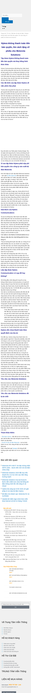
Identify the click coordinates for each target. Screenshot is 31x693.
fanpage (14, 448)
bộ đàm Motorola (11, 175)
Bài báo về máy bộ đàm (18, 33)
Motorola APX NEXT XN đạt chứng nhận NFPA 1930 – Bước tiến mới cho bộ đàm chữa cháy (16, 468)
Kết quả (7, 21)
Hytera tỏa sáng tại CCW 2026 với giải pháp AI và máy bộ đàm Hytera (15, 532)
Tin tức (9, 33)
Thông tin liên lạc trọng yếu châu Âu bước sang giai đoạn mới (15, 556)
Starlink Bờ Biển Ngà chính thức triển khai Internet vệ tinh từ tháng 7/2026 (15, 541)
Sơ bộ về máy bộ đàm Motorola (10, 442)
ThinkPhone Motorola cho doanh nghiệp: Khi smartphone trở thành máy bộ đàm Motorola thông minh (16, 550)
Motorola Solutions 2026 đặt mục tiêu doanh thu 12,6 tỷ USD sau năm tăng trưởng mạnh (15, 475)
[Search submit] (5, 18)
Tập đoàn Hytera (6, 436)
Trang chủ (3, 33)
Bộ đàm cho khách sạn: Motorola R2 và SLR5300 (16, 536)
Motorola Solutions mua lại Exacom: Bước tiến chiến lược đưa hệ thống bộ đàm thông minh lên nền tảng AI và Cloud (15, 525)
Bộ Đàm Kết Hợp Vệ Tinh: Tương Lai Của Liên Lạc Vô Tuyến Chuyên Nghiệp (16, 545)
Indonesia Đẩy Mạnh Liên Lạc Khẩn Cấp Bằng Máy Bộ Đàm (16, 560)
